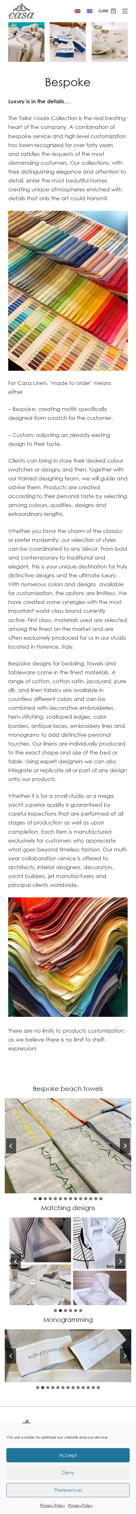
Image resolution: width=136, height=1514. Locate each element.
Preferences (68, 1490)
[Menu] (125, 11)
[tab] (35, 1198)
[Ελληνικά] (89, 11)
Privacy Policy (52, 1505)
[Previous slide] (11, 1145)
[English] (77, 11)
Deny (68, 1472)
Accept (68, 1455)
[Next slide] (125, 1145)
